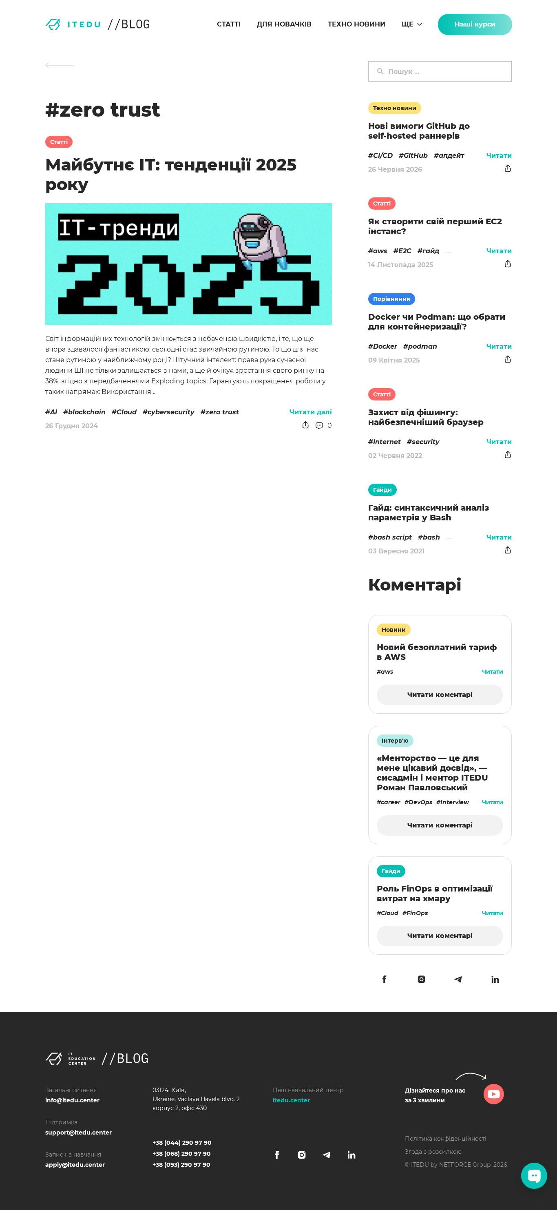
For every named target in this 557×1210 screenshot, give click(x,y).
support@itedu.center (78, 1132)
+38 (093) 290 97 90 (181, 1164)
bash (431, 537)
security (426, 442)
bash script (392, 537)
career (390, 802)
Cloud (127, 412)
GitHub (416, 155)
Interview (454, 802)
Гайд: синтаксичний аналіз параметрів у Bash (428, 512)
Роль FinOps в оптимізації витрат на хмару (435, 893)
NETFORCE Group (465, 1164)
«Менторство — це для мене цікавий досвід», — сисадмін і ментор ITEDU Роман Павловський (432, 772)
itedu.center (291, 1100)
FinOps (417, 913)
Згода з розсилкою (433, 1151)
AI (53, 412)
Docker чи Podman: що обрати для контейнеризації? (436, 322)
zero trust (222, 412)
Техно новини (356, 24)
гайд (430, 251)
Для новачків (284, 24)
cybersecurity (171, 412)
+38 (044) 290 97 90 (182, 1142)
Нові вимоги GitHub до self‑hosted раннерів (419, 131)
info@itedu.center (72, 1100)
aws (380, 251)
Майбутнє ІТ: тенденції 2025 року (170, 174)
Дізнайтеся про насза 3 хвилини (435, 1095)
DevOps (420, 802)
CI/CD (383, 155)
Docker (385, 346)
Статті (229, 24)
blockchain (87, 412)
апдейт (451, 155)
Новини (394, 629)
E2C (404, 251)
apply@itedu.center (75, 1164)
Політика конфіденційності (445, 1138)
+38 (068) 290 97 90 (182, 1153)
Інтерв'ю (395, 740)
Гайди (382, 489)
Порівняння (391, 299)
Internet (387, 442)
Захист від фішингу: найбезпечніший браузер (426, 417)
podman (422, 346)
